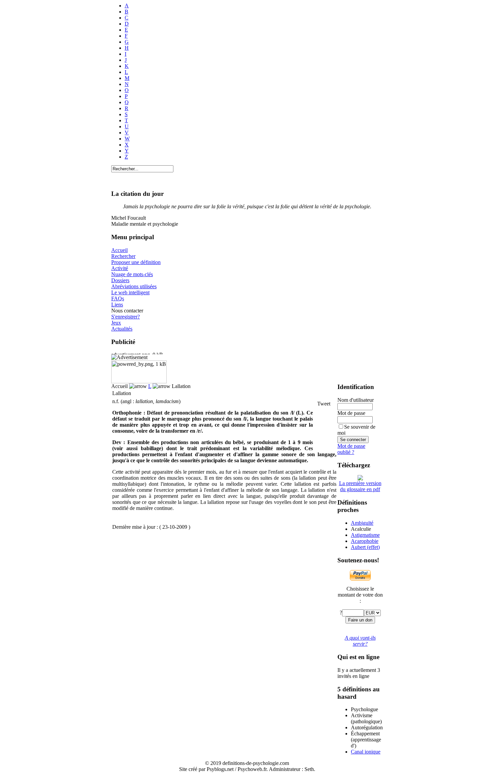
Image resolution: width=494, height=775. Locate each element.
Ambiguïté (362, 523)
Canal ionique (365, 752)
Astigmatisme (365, 535)
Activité (119, 268)
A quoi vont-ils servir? (360, 641)
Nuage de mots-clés (132, 274)
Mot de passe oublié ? (351, 449)
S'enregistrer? (125, 316)
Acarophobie (364, 541)
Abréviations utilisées (134, 286)
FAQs (117, 298)
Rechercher (123, 256)
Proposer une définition (136, 262)
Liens (117, 304)
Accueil (119, 250)
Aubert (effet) (365, 547)
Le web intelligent (130, 292)
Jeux (116, 323)
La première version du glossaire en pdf (360, 486)
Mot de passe (351, 413)
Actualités (121, 329)
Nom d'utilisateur (355, 400)
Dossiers (120, 280)
